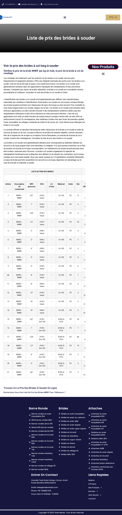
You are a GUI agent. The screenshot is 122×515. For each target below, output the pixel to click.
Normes (91, 491)
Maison (91, 480)
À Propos (92, 484)
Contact (92, 499)
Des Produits (93, 487)
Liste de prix (93, 495)
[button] (65, 17)
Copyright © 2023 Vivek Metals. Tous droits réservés (61, 512)
